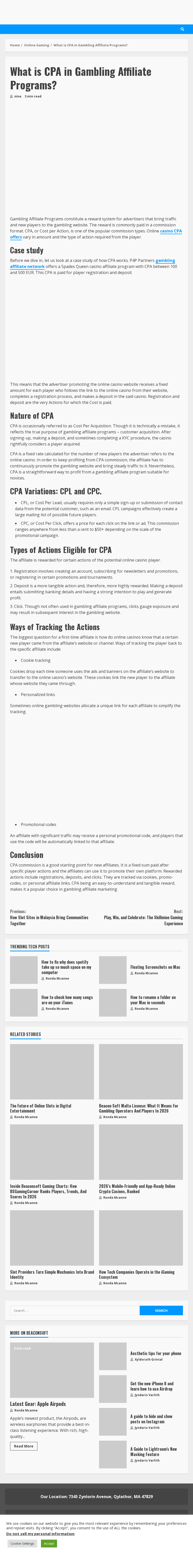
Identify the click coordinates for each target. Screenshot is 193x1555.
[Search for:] (75, 1310)
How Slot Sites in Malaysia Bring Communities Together (49, 917)
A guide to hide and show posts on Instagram (113, 1422)
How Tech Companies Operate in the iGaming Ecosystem (141, 1238)
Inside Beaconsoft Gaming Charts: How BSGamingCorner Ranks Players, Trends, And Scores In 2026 (52, 1152)
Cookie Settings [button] (22, 1543)
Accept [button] (49, 1543)
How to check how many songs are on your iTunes (24, 1003)
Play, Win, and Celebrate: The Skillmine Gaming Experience (143, 917)
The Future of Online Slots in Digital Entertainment (52, 1071)
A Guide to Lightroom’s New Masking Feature (113, 1454)
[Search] (182, 29)
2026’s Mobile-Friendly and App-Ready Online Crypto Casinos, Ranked (141, 1152)
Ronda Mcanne (57, 978)
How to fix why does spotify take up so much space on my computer (24, 970)
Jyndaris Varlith (147, 1395)
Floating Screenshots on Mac (113, 970)
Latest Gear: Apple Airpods (52, 1370)
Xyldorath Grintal (148, 1359)
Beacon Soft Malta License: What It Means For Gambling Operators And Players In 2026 (141, 1071)
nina (17, 96)
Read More (23, 1446)
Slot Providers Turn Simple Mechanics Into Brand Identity (52, 1238)
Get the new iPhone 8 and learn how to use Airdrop (113, 1389)
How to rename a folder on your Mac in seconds (113, 1003)
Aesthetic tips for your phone (113, 1356)
